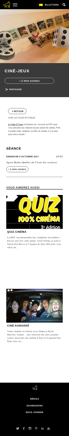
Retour (19, 111)
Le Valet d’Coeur (15, 124)
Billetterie (52, 4)
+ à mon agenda (29, 81)
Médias (34, 399)
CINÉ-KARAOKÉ (18, 325)
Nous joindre (34, 412)
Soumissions (34, 406)
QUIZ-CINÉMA (16, 231)
